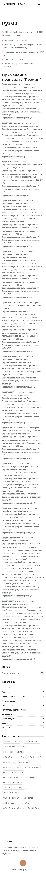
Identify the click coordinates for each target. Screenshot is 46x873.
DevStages (31, 869)
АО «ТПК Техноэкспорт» (13, 787)
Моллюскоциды (23, 701)
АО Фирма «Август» (11, 741)
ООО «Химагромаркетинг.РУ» (16, 803)
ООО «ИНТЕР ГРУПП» (12, 782)
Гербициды (16, 35)
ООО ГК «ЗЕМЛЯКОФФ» (13, 772)
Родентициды (23, 718)
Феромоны (23, 723)
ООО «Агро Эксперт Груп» (14, 757)
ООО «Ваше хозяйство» (13, 808)
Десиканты (23, 692)
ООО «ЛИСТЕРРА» (11, 767)
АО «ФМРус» (33, 808)
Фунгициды (23, 727)
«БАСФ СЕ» (23, 762)
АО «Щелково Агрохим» (13, 746)
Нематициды (23, 705)
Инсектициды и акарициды (23, 696)
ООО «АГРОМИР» (11, 32)
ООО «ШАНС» (36, 757)
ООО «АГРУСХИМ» (31, 767)
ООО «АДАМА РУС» (11, 777)
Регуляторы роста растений (23, 710)
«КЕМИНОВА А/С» (11, 792)
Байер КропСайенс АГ (12, 752)
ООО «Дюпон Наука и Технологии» (18, 798)
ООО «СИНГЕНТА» (32, 741)
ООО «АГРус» (9, 762)
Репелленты (23, 714)
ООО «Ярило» (30, 777)
